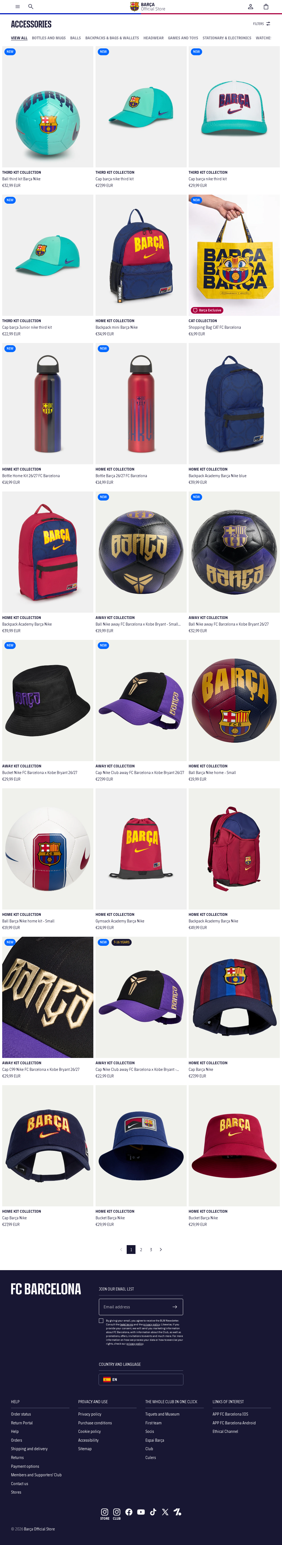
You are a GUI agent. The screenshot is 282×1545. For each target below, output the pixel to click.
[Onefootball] (177, 1512)
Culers (150, 1457)
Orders (16, 1440)
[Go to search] (30, 6)
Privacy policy (89, 1414)
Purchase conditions (95, 1422)
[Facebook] (128, 1512)
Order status (21, 1414)
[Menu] (17, 6)
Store (104, 1518)
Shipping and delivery (29, 1448)
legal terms (126, 1324)
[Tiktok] (153, 1512)
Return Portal (22, 1422)
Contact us (19, 1483)
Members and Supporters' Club (36, 1474)
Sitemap (85, 1448)
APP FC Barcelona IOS (230, 1414)
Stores (16, 1492)
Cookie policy (89, 1431)
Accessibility (88, 1440)
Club (149, 1448)
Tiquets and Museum (162, 1414)
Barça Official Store (39, 1529)
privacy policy (151, 1324)
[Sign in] (250, 6)
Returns (17, 1457)
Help (15, 1431)
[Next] (161, 1249)
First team (153, 1422)
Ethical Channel (225, 1431)
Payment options (25, 1466)
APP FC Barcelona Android (234, 1422)
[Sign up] (175, 1307)
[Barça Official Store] (147, 6)
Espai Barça (154, 1440)
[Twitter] (165, 1512)
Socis (149, 1431)
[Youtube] (141, 1512)
